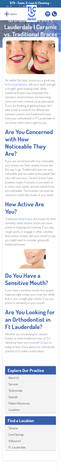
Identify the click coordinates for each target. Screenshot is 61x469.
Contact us (46, 342)
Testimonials (15, 390)
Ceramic (33, 178)
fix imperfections (17, 84)
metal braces (25, 219)
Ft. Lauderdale (16, 447)
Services (13, 384)
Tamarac (13, 428)
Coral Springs (16, 434)
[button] (7, 14)
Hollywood (14, 441)
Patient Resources (19, 403)
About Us (13, 378)
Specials (13, 397)
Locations (14, 410)
